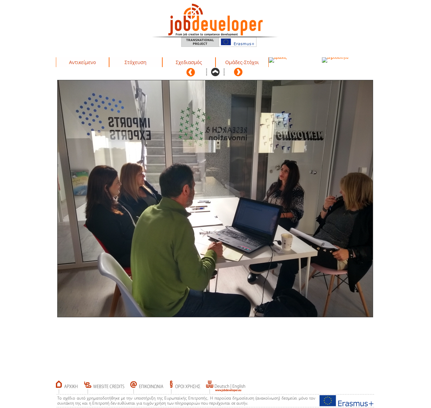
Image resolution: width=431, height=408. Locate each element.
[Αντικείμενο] (82, 62)
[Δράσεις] (278, 60)
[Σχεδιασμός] (189, 62)
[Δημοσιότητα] (335, 60)
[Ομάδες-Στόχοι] (242, 62)
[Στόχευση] (135, 62)
